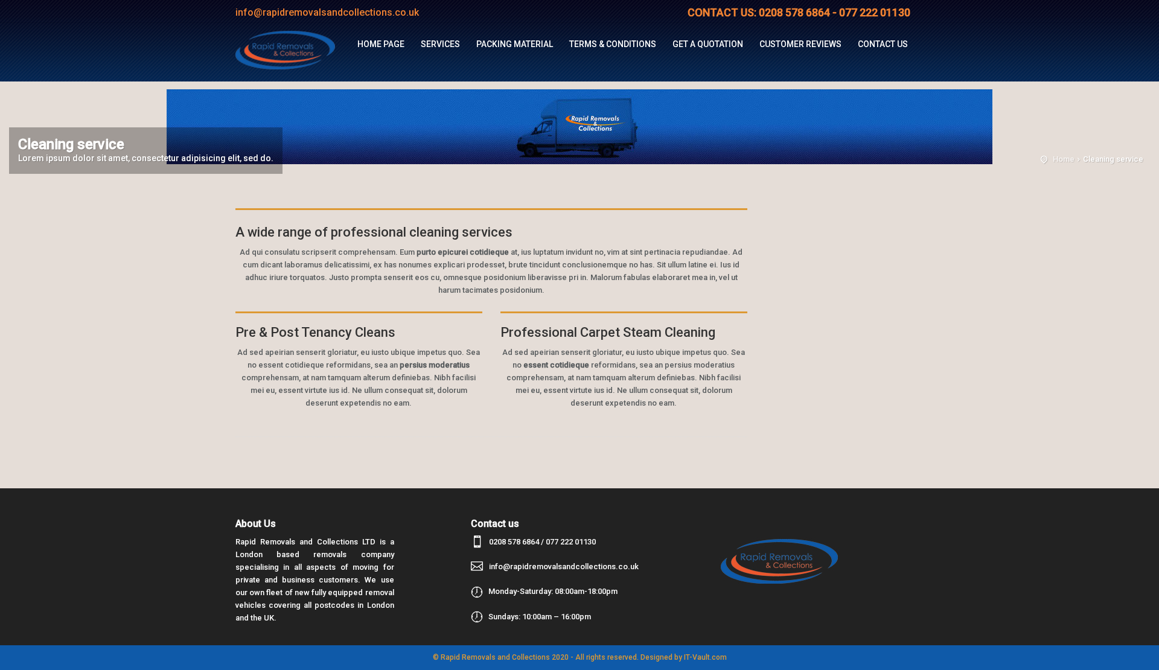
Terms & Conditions (612, 44)
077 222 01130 (571, 541)
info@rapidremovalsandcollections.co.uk (564, 566)
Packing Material (514, 44)
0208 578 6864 (514, 541)
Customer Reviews (800, 44)
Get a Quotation (707, 44)
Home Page (380, 44)
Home (1063, 159)
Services (440, 44)
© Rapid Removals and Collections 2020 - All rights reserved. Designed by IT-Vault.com (580, 657)
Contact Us (883, 44)
